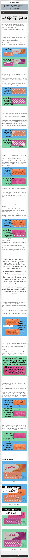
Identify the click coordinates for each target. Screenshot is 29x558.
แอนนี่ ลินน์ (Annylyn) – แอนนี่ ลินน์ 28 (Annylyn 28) (14, 19)
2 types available (9, 16)
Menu (4, 12)
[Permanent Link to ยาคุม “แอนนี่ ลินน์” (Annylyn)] (14, 471)
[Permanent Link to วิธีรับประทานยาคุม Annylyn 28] (14, 516)
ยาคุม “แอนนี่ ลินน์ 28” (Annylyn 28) (14, 549)
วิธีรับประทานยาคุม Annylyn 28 (14, 527)
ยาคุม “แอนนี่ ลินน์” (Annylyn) (14, 481)
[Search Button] (27, 12)
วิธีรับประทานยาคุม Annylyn (14, 504)
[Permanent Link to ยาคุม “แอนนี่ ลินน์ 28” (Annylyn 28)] (14, 538)
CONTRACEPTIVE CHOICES (18, 16)
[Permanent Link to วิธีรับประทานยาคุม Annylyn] (14, 493)
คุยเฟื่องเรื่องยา (14, 2)
